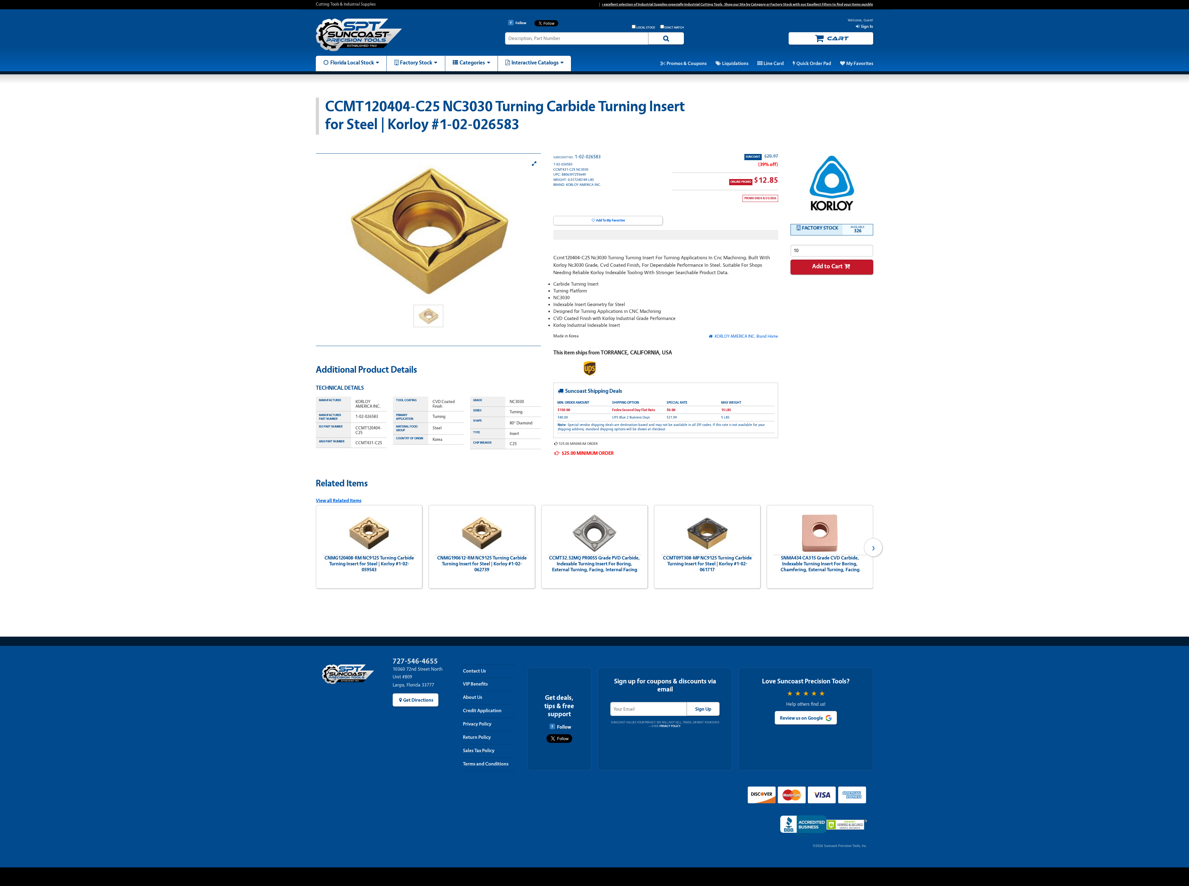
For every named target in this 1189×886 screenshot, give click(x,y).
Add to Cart (827, 266)
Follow (564, 727)
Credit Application (482, 710)
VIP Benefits (475, 684)
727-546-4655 (415, 661)
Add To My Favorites (610, 220)
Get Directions (418, 700)
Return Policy (477, 737)
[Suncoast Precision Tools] (382, 35)
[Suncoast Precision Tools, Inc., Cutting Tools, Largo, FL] (803, 826)
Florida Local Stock (352, 62)
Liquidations (735, 63)
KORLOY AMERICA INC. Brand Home (746, 336)
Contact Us (474, 671)
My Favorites (859, 63)
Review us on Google (801, 718)
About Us (472, 697)
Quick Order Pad (813, 63)
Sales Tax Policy (478, 750)
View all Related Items (338, 500)
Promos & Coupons (687, 63)
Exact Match (674, 27)
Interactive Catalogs (535, 62)
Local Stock (645, 27)
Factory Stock (416, 62)
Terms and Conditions (485, 764)
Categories (472, 62)
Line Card (774, 63)
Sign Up (703, 709)
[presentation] (316, 547)
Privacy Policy (477, 724)
